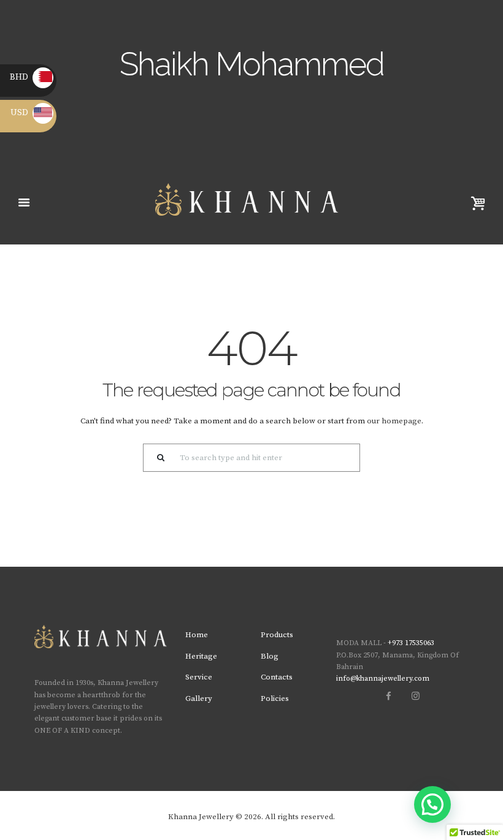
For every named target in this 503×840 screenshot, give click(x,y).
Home (196, 635)
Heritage (201, 656)
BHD (30, 77)
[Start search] (157, 458)
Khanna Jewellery (201, 817)
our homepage (394, 421)
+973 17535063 (411, 643)
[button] (432, 804)
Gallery (198, 698)
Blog (269, 656)
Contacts (277, 677)
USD (31, 112)
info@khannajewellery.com (382, 678)
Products (277, 635)
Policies (275, 698)
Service (198, 677)
